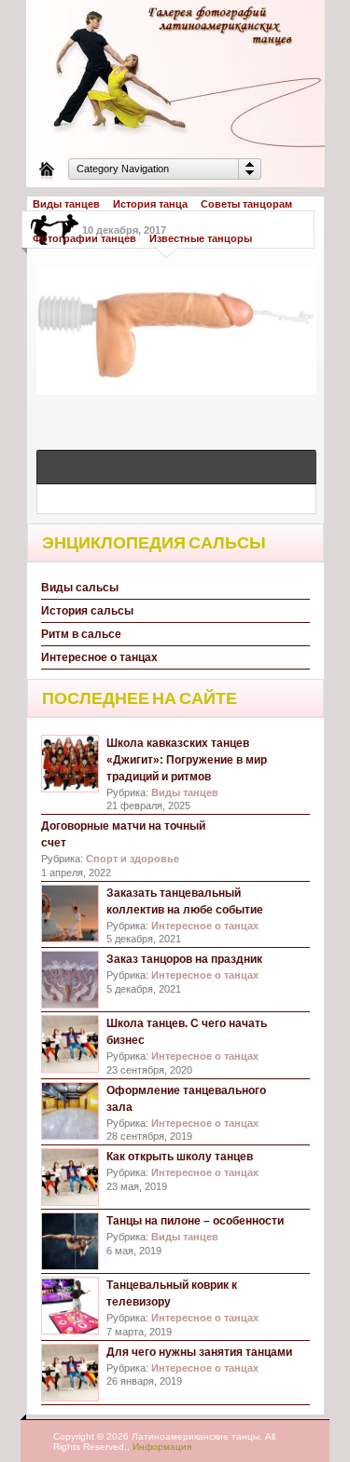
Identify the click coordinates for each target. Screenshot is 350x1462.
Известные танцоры (200, 238)
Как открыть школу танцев (179, 1156)
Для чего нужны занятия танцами (199, 1352)
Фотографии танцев (84, 238)
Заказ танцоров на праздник (184, 959)
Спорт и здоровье (132, 858)
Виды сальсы (80, 587)
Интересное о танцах (99, 657)
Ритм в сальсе (81, 634)
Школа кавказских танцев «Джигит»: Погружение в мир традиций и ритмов (186, 760)
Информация (162, 1447)
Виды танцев (66, 204)
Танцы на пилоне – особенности (195, 1220)
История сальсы (87, 610)
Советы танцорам (246, 204)
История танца (150, 204)
